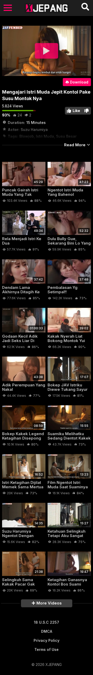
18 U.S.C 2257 (46, 622)
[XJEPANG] (47, 8)
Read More (75, 144)
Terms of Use (46, 649)
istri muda (45, 136)
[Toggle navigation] (8, 8)
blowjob (26, 136)
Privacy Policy (46, 640)
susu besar (66, 136)
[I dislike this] (86, 111)
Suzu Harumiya (34, 129)
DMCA (46, 631)
